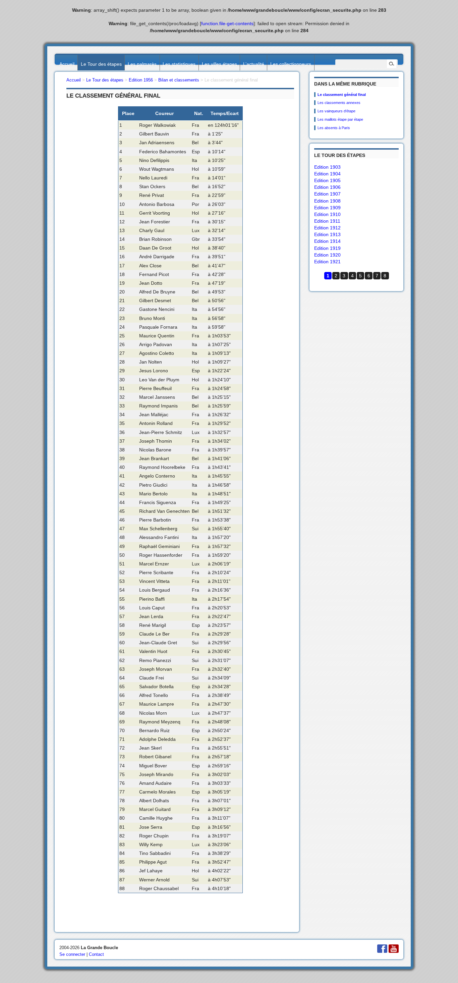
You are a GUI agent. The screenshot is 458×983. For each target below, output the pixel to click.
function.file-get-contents (227, 23)
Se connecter (72, 954)
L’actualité (253, 64)
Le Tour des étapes (101, 64)
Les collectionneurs (290, 64)
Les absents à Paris (334, 128)
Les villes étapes (219, 64)
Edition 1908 (327, 201)
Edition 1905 (327, 180)
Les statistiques (179, 64)
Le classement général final (342, 95)
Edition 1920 (327, 255)
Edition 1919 (327, 248)
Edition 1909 (327, 207)
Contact (96, 954)
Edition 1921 (327, 261)
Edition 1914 (327, 241)
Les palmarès (142, 64)
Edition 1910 (327, 214)
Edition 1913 (327, 234)
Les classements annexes (339, 103)
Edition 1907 (327, 194)
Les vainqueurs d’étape (336, 111)
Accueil (66, 64)
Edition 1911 (327, 221)
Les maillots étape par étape (340, 119)
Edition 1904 (327, 173)
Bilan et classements (178, 80)
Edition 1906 (327, 187)
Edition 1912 (327, 227)
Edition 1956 (141, 80)
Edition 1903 (327, 167)
